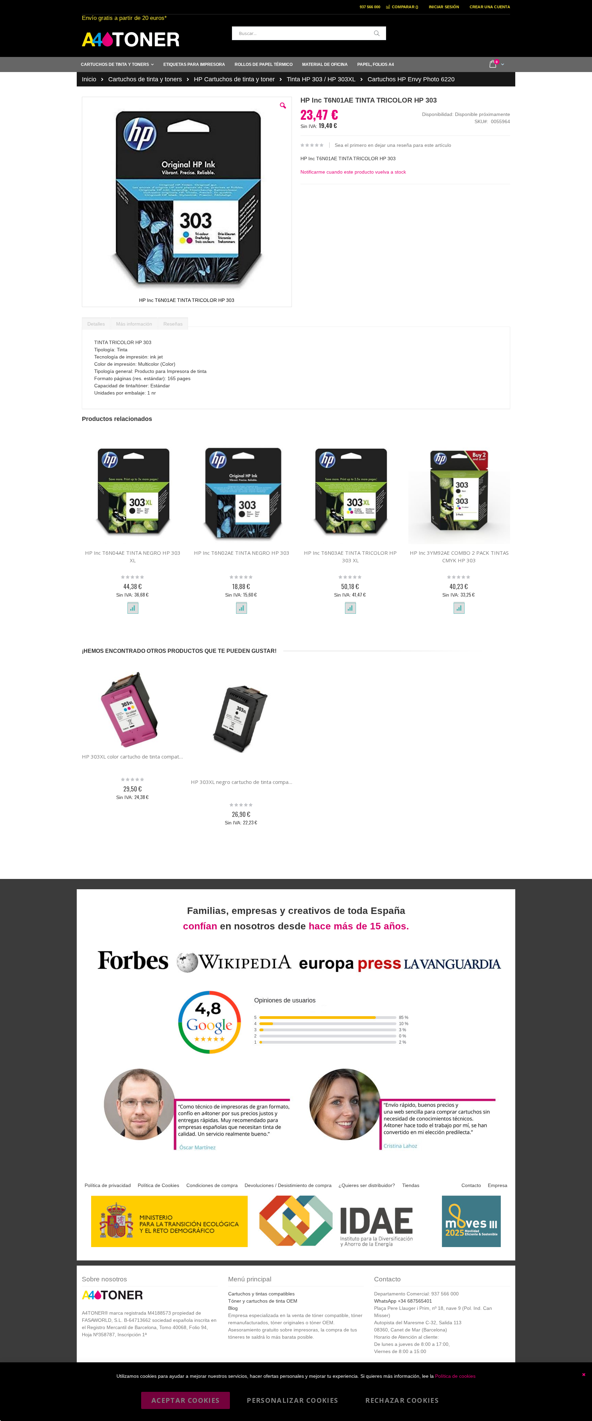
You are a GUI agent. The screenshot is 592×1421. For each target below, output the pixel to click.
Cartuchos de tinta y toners (145, 79)
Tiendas (410, 1185)
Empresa (497, 1185)
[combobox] (309, 33)
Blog (233, 1308)
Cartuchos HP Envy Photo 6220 (411, 79)
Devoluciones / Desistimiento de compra (288, 1185)
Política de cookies (455, 1376)
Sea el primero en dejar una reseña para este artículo (393, 145)
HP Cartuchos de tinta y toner (234, 79)
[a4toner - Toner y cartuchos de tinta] (130, 39)
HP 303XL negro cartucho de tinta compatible (242, 781)
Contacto (471, 1185)
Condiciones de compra (212, 1185)
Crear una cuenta (490, 7)
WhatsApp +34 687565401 (403, 1301)
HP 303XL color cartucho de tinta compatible (133, 756)
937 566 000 (370, 7)
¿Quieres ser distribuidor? (366, 1185)
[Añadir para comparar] (132, 608)
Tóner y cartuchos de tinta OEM (262, 1301)
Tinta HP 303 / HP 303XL (321, 79)
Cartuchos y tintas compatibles (261, 1293)
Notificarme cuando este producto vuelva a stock (353, 172)
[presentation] (96, 322)
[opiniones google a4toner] (296, 973)
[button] (283, 111)
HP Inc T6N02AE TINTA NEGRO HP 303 (241, 552)
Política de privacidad (108, 1185)
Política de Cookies (158, 1185)
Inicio (89, 79)
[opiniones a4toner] (193, 1151)
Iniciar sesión (444, 7)
